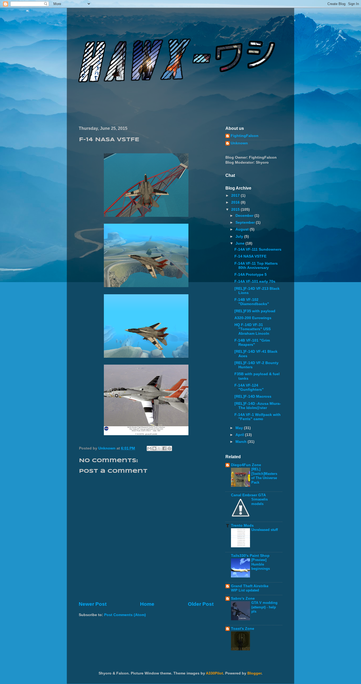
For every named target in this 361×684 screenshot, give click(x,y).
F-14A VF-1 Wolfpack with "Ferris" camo (257, 417)
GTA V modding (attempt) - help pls (264, 607)
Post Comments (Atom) (125, 615)
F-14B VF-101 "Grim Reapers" (252, 342)
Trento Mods (242, 525)
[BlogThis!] (154, 448)
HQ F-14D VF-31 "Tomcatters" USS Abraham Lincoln (252, 329)
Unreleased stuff (264, 530)
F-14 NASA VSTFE (250, 256)
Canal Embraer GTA (248, 495)
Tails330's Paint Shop (250, 556)
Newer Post (93, 604)
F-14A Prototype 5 (250, 275)
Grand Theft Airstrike (250, 586)
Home (147, 604)
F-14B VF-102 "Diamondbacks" (251, 302)
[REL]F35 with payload (254, 311)
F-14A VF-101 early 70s (254, 281)
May (239, 428)
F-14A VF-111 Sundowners (257, 249)
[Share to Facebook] (164, 448)
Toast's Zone (242, 629)
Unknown (239, 143)
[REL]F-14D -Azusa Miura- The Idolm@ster (257, 406)
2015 (236, 210)
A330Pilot (214, 673)
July (239, 236)
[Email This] (149, 448)
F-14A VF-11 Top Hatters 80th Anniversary (256, 265)
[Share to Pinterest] (169, 448)
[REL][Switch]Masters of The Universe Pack (264, 475)
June (240, 243)
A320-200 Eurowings (252, 318)
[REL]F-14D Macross (252, 396)
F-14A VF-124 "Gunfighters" (249, 387)
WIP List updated (245, 590)
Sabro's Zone (243, 598)
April (240, 435)
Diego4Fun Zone (246, 465)
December (244, 216)
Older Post (201, 604)
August (242, 229)
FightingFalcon (244, 136)
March (241, 442)
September (245, 222)
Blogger (254, 673)
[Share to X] (159, 448)
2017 (236, 196)
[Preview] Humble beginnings (260, 564)
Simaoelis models (259, 501)
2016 (236, 202)
